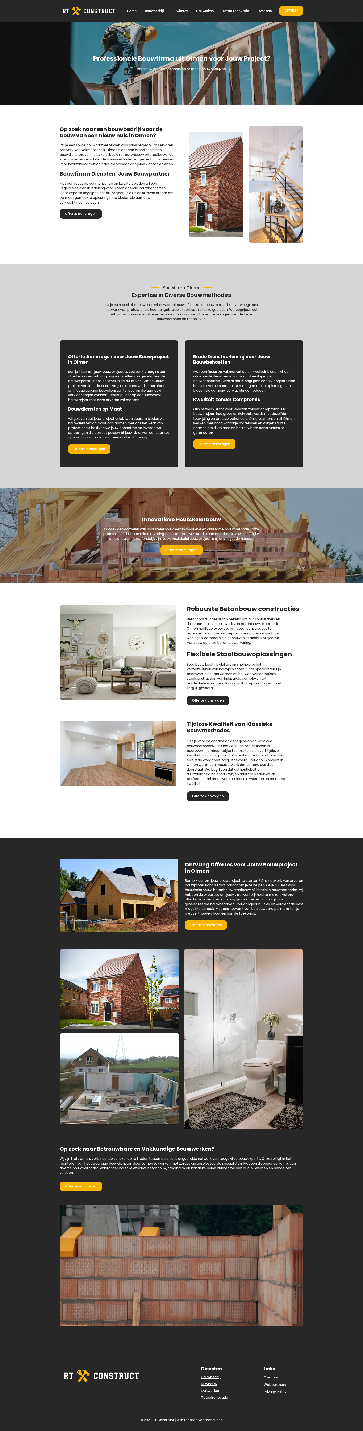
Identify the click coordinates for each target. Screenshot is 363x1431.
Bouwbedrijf (154, 11)
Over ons (264, 11)
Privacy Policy (275, 1392)
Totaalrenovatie (235, 11)
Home (132, 11)
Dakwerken (205, 11)
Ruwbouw (180, 11)
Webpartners (275, 1384)
